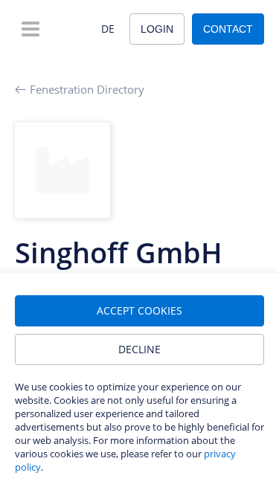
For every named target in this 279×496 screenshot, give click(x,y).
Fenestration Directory (87, 89)
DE (108, 29)
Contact (228, 29)
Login (157, 29)
